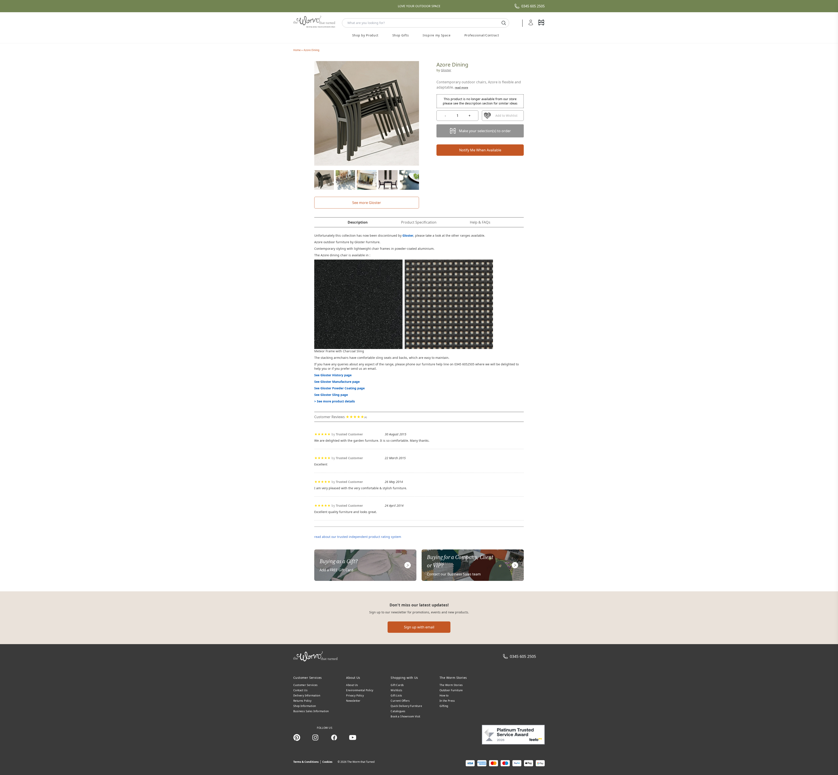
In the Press (447, 701)
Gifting (444, 706)
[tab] (358, 222)
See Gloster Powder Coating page (339, 388)
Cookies (327, 762)
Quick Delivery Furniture (406, 706)
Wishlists (396, 690)
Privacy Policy (355, 695)
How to (444, 695)
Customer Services (305, 685)
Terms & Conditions (306, 762)
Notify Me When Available (480, 150)
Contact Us (300, 690)
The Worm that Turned (360, 762)
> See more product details (334, 401)
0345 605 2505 (533, 6)
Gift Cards (397, 685)
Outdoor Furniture (451, 690)
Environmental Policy (359, 690)
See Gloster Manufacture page (337, 382)
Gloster (446, 70)
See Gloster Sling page (331, 395)
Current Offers (400, 701)
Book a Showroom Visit (405, 716)
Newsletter (353, 701)
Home (297, 50)
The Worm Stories (451, 685)
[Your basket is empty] (541, 23)
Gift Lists (396, 695)
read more (461, 87)
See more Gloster (366, 202)
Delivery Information (306, 695)
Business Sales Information (311, 711)
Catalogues (398, 711)
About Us (352, 685)
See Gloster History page (333, 375)
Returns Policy (302, 701)
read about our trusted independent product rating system (357, 537)
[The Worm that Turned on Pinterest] (296, 737)
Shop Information (304, 706)
